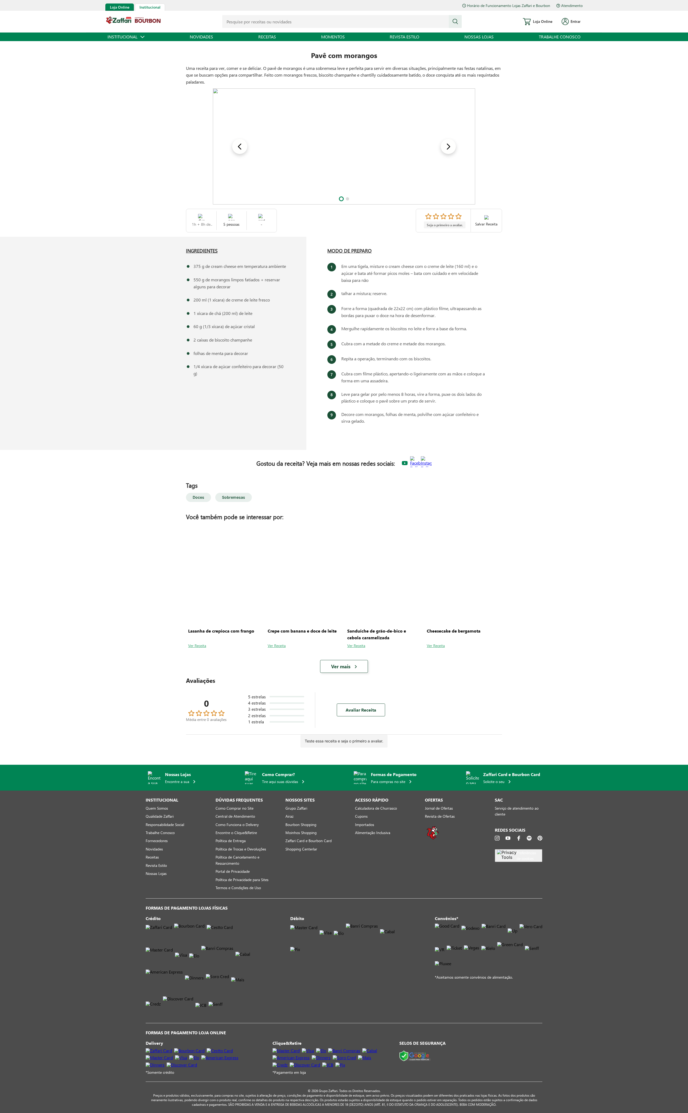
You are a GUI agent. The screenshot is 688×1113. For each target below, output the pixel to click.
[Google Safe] (415, 1056)
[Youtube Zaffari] (404, 463)
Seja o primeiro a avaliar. (445, 225)
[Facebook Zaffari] (415, 463)
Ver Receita (197, 645)
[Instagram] (497, 838)
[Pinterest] (540, 838)
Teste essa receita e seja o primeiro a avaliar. (344, 741)
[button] (341, 198)
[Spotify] (529, 838)
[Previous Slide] (239, 146)
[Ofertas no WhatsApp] (432, 839)
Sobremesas (233, 497)
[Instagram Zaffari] (426, 463)
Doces (198, 497)
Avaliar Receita (361, 710)
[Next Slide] (448, 146)
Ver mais (340, 666)
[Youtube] (508, 838)
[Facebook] (518, 838)
